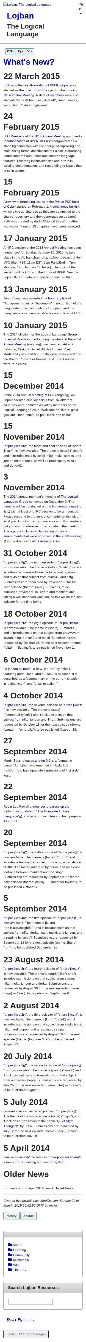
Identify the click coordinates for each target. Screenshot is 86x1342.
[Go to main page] (25, 5)
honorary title (57, 298)
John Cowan (12, 298)
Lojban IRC (11, 277)
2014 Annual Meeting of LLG (33, 395)
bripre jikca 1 (14, 1065)
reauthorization (14, 141)
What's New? (29, 61)
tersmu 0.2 (42, 760)
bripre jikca (67, 562)
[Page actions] (29, 51)
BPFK (40, 90)
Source (28, 1216)
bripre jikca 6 (14, 705)
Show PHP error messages (26, 1334)
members (57, 95)
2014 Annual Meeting (18, 95)
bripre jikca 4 (14, 918)
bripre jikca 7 (14, 623)
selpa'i (64, 85)
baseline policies (48, 541)
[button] (20, 51)
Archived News (62, 1188)
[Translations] (10, 51)
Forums (28, 1320)
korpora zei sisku (65, 1157)
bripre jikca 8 (14, 562)
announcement (47, 516)
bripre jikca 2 (14, 1014)
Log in (80, 6)
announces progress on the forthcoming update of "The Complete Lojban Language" (36, 811)
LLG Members (13, 136)
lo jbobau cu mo (16, 669)
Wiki (14, 1320)
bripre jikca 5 (14, 852)
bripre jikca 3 (14, 968)
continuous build (64, 206)
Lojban (20, 15)
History (11, 1216)
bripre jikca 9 (14, 446)
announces (19, 1157)
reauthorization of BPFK (41, 85)
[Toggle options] (10, 1245)
